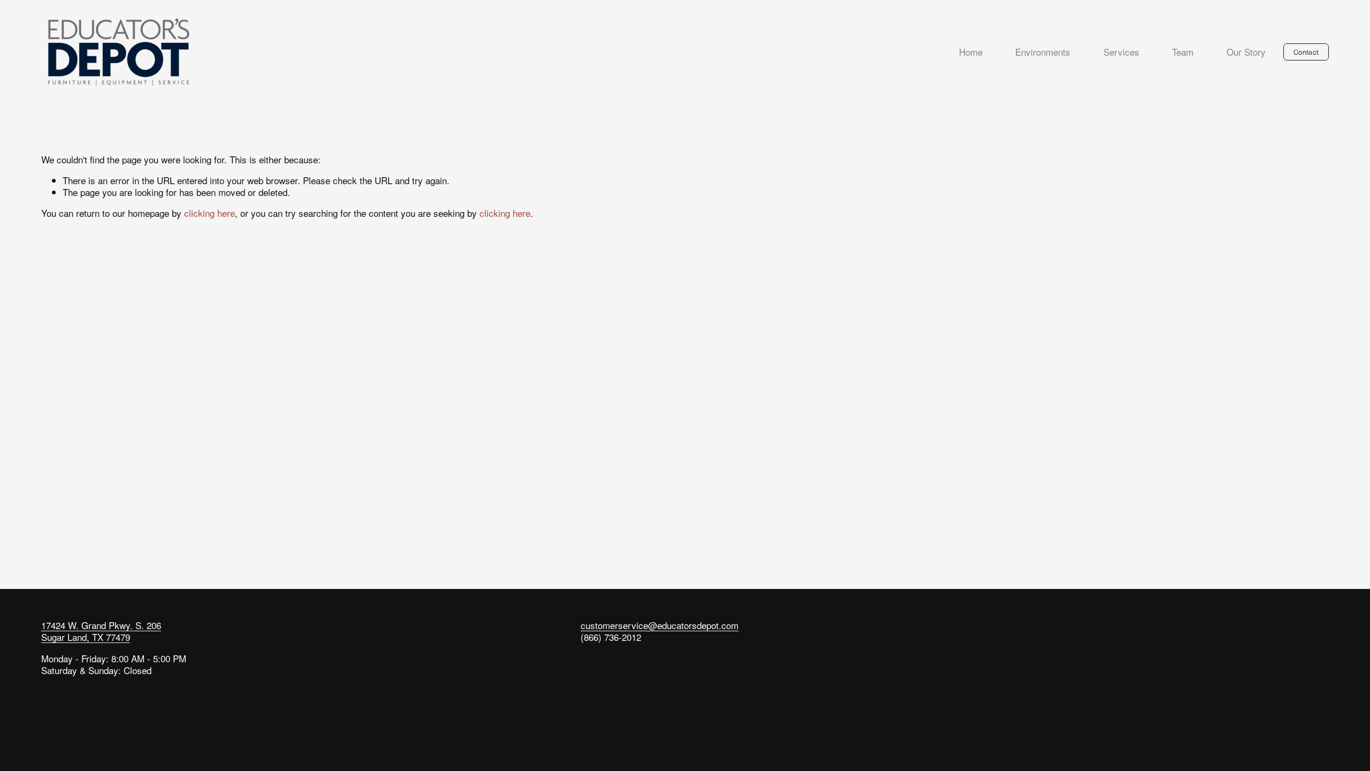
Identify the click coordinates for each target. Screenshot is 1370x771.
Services (1121, 51)
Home (971, 51)
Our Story (1246, 51)
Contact (1306, 52)
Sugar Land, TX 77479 (85, 637)
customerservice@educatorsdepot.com (660, 625)
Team (1182, 51)
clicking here (209, 213)
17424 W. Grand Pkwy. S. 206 (101, 625)
